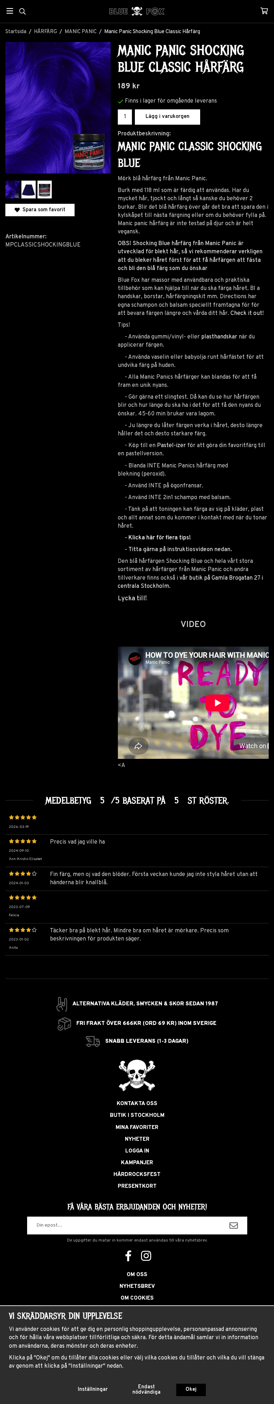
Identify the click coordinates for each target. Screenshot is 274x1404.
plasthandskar (219, 337)
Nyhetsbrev (137, 1286)
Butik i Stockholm (137, 1115)
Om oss (137, 1274)
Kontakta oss (137, 1103)
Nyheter (137, 1139)
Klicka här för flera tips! (159, 538)
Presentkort (137, 1186)
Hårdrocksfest (137, 1174)
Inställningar (93, 1389)
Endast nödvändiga (146, 1389)
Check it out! (247, 313)
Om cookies (137, 1298)
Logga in (137, 1151)
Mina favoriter (137, 1127)
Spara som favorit (42, 210)
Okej (191, 1389)
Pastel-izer (171, 445)
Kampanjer (137, 1163)
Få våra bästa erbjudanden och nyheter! (137, 1207)
